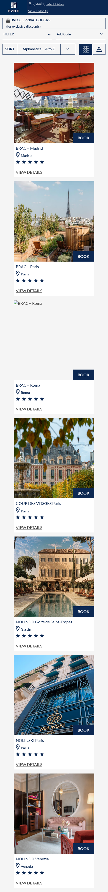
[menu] (77, 34)
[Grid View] (85, 49)
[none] (80, 34)
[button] (67, 7)
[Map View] (99, 49)
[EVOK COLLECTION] (13, 7)
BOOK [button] (83, 137)
